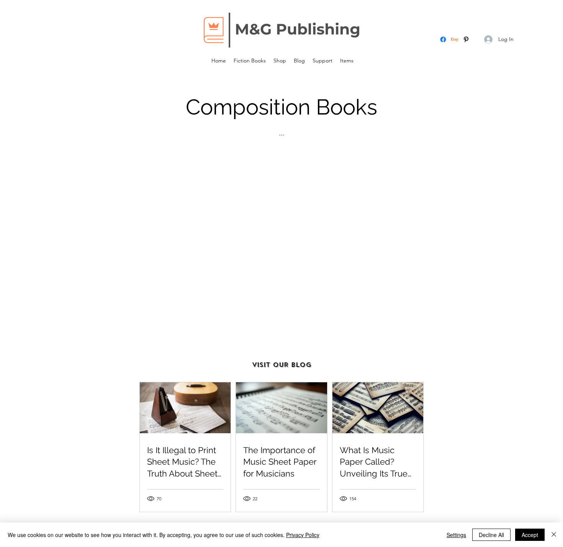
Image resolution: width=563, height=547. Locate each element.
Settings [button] (456, 535)
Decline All (491, 535)
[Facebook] (443, 39)
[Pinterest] (466, 39)
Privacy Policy (302, 535)
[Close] (553, 535)
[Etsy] (454, 39)
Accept (530, 535)
